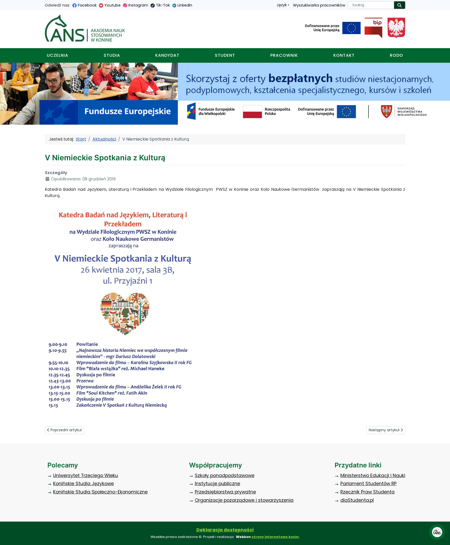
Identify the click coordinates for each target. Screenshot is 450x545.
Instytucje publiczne (217, 483)
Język (282, 5)
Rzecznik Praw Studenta (367, 492)
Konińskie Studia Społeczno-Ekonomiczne (100, 492)
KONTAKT (344, 55)
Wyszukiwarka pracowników (319, 5)
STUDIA (112, 55)
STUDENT (225, 55)
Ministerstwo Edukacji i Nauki (372, 475)
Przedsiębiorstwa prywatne (225, 492)
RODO (396, 55)
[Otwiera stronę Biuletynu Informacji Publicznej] (371, 28)
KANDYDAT (167, 55)
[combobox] (371, 5)
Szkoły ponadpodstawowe (224, 475)
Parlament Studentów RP (368, 483)
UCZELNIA (57, 55)
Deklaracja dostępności (225, 530)
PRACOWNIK (284, 55)
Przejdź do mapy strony (4, 4)
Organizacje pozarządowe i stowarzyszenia (244, 500)
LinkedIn (185, 5)
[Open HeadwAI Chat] (437, 532)
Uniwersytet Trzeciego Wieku (85, 475)
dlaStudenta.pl (357, 500)
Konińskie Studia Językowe (83, 483)
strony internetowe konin (275, 537)
